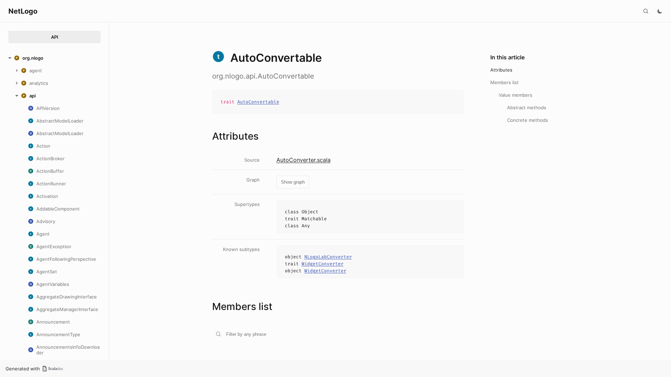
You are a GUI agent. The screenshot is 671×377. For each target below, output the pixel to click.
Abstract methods (526, 107)
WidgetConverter (323, 264)
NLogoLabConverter (328, 257)
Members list (504, 82)
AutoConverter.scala (303, 159)
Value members (515, 95)
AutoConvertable (258, 102)
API (54, 37)
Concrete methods (527, 120)
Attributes (501, 70)
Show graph (293, 182)
